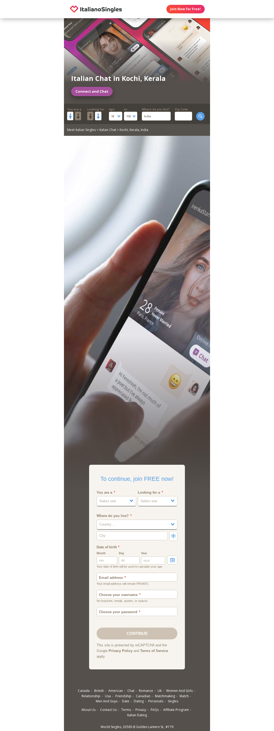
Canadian (143, 696)
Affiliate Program (176, 709)
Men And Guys (106, 701)
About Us (88, 709)
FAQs (155, 709)
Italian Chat (107, 130)
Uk (160, 690)
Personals (155, 701)
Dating (139, 701)
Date (125, 701)
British (99, 690)
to (125, 109)
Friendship (123, 696)
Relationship (91, 696)
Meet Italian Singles (81, 130)
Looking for (95, 109)
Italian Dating (137, 715)
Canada (84, 690)
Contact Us (108, 709)
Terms (126, 709)
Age (112, 109)
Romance (146, 690)
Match (184, 696)
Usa (108, 696)
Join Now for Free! (185, 9)
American (115, 690)
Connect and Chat (91, 91)
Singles (173, 701)
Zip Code (181, 109)
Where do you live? (155, 109)
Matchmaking (165, 696)
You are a (74, 109)
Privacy (140, 709)
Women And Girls (179, 690)
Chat (130, 690)
